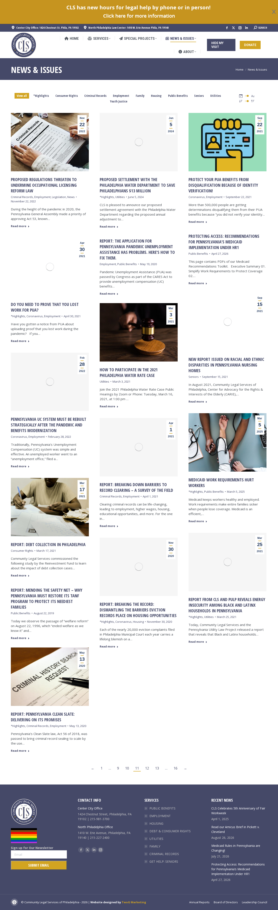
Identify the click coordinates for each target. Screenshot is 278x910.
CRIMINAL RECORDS (164, 854)
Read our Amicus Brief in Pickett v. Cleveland (235, 829)
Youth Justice (118, 101)
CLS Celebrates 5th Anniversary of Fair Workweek (238, 810)
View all (22, 96)
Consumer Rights (66, 96)
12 (147, 768)
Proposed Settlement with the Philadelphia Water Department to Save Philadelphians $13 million (137, 185)
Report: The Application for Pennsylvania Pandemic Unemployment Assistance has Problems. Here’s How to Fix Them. (137, 249)
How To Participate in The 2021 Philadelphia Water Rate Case (129, 372)
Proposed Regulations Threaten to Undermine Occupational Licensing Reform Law (44, 185)
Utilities (215, 96)
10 (127, 768)
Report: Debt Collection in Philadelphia (48, 544)
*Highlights (41, 96)
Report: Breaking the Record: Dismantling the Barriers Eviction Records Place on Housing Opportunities (138, 609)
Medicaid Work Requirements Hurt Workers (221, 482)
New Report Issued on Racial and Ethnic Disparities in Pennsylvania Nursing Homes (226, 364)
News (71, 197)
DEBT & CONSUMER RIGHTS (170, 831)
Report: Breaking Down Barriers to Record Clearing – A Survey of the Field (136, 487)
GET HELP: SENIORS (163, 861)
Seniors (199, 96)
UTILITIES (156, 839)
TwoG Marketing (134, 902)
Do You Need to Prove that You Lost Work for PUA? (45, 307)
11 (137, 768)
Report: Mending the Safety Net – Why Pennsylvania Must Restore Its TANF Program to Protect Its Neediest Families (46, 598)
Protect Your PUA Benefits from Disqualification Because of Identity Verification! (223, 185)
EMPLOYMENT (160, 816)
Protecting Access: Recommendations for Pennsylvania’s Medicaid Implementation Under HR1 (224, 241)
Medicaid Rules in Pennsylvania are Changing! (235, 848)
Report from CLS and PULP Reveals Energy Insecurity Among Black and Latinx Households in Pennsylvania (227, 605)
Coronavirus (197, 197)
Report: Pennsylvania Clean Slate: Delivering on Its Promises (43, 717)
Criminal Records (95, 96)
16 (175, 768)
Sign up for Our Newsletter (32, 848)
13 (157, 768)
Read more (18, 226)
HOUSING (156, 823)
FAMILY (154, 846)
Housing (156, 96)
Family (140, 96)
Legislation (59, 197)
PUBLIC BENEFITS (162, 808)
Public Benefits (178, 96)
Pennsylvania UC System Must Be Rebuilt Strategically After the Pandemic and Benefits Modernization (48, 424)
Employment (121, 96)
